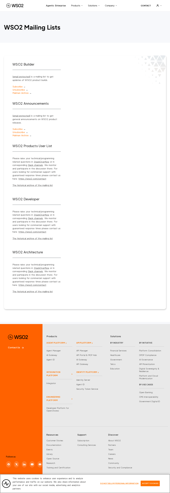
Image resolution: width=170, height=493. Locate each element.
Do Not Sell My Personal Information (119, 483)
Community (113, 463)
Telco (113, 364)
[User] (159, 5)
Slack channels (35, 165)
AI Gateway (51, 355)
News (110, 458)
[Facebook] (8, 464)
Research (50, 463)
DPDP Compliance (148, 355)
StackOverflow (41, 161)
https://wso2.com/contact (32, 178)
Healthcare (115, 355)
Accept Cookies (150, 483)
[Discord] (39, 464)
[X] (16, 464)
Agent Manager (53, 350)
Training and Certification (58, 467)
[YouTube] (32, 464)
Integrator (51, 383)
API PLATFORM (83, 343)
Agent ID (50, 359)
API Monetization (147, 364)
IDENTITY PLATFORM (86, 372)
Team (110, 449)
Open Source (52, 458)
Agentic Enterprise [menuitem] (56, 5)
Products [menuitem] (75, 5)
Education (115, 368)
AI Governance (146, 359)
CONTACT (146, 5)
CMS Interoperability (148, 397)
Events (49, 449)
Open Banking (146, 392)
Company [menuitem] (109, 5)
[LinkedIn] (24, 464)
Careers (112, 454)
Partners (112, 445)
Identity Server (83, 380)
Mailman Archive (20, 93)
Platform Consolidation (150, 350)
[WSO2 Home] (14, 5)
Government (116, 359)
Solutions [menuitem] (92, 5)
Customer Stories (54, 440)
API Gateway (82, 364)
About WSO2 (114, 440)
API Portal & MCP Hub (86, 355)
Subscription (83, 440)
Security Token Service (87, 389)
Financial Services (118, 350)
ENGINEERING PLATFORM (53, 398)
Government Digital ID (149, 401)
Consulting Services (86, 445)
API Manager (82, 350)
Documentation (53, 445)
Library (49, 454)
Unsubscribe (18, 89)
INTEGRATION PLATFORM (53, 374)
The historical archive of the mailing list (32, 185)
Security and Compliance (120, 467)
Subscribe (17, 86)
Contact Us (14, 347)
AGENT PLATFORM (55, 343)
